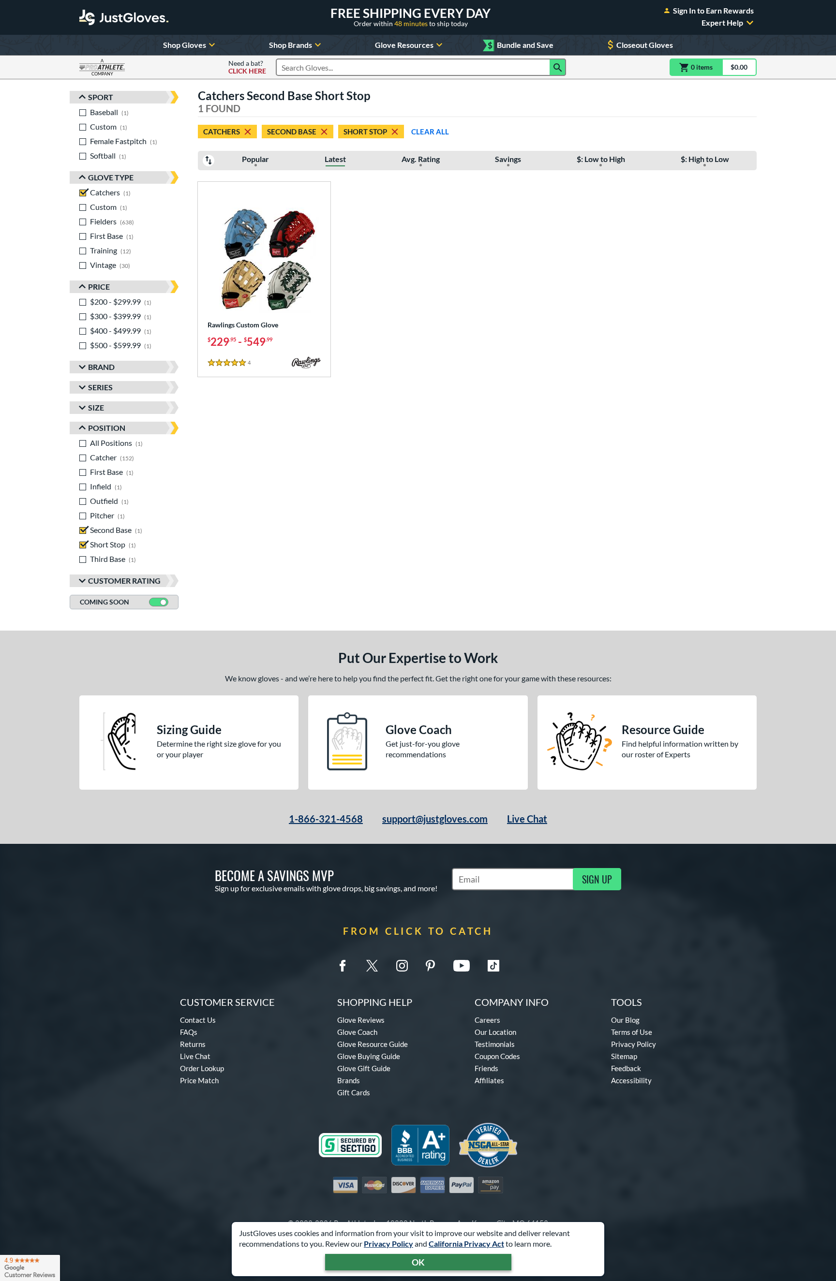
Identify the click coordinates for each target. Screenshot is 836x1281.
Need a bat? (247, 67)
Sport (100, 97)
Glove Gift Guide (363, 1068)
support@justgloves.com (435, 819)
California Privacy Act (466, 1243)
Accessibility (631, 1080)
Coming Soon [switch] (104, 602)
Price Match (199, 1080)
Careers (487, 1020)
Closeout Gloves (644, 44)
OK (418, 1262)
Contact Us (198, 1020)
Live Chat (527, 819)
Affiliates (489, 1080)
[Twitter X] (372, 966)
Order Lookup (202, 1068)
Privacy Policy (388, 1243)
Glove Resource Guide (372, 1044)
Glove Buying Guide (368, 1056)
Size (96, 407)
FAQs (188, 1032)
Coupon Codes (497, 1056)
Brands (348, 1080)
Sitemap (624, 1056)
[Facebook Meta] (342, 966)
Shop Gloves (184, 44)
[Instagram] (402, 966)
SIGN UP (597, 879)
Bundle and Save (520, 45)
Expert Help (722, 23)
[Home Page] (123, 17)
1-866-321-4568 (326, 819)
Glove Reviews (361, 1020)
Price (99, 286)
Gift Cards (353, 1092)
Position (106, 427)
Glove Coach (357, 1032)
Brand (101, 366)
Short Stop (365, 131)
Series (100, 387)
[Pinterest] (430, 966)
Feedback (626, 1068)
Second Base (291, 131)
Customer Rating (124, 580)
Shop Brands (290, 44)
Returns (193, 1044)
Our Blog (625, 1020)
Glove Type (111, 177)
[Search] (558, 67)
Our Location (495, 1032)
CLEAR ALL (430, 131)
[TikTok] (493, 966)
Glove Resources (404, 44)
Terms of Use (631, 1032)
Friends (486, 1068)
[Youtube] (461, 966)
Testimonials (495, 1044)
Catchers (221, 131)
